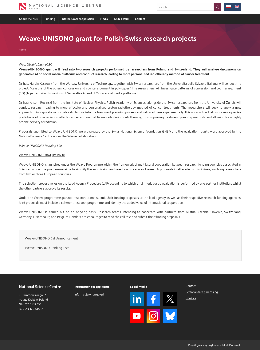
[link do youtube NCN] (137, 316)
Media (104, 18)
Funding (50, 18)
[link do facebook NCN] (153, 299)
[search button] (217, 7)
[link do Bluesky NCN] (170, 316)
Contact (140, 18)
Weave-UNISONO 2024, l (36, 155)
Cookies (191, 297)
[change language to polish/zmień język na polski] (228, 7)
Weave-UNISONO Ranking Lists (47, 247)
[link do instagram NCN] (153, 316)
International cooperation (77, 18)
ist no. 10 (59, 155)
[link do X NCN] (170, 299)
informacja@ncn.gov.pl (89, 294)
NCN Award (121, 18)
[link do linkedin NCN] (137, 299)
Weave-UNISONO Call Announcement (51, 238)
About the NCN (28, 18)
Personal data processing (202, 291)
